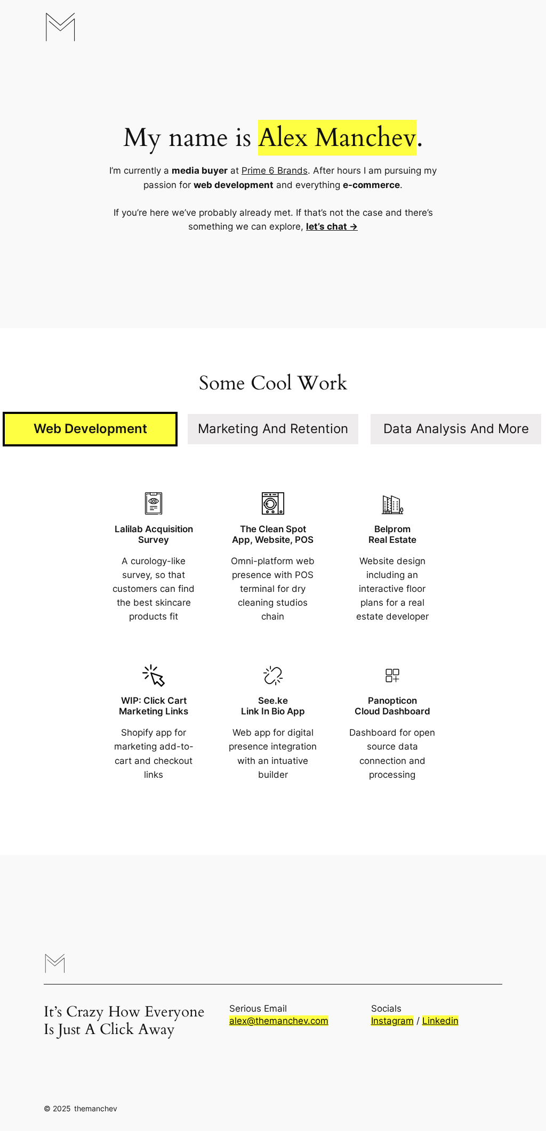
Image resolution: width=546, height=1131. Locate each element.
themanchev (95, 1108)
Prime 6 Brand (272, 170)
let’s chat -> (332, 226)
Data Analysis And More (456, 428)
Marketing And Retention (273, 428)
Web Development (90, 428)
